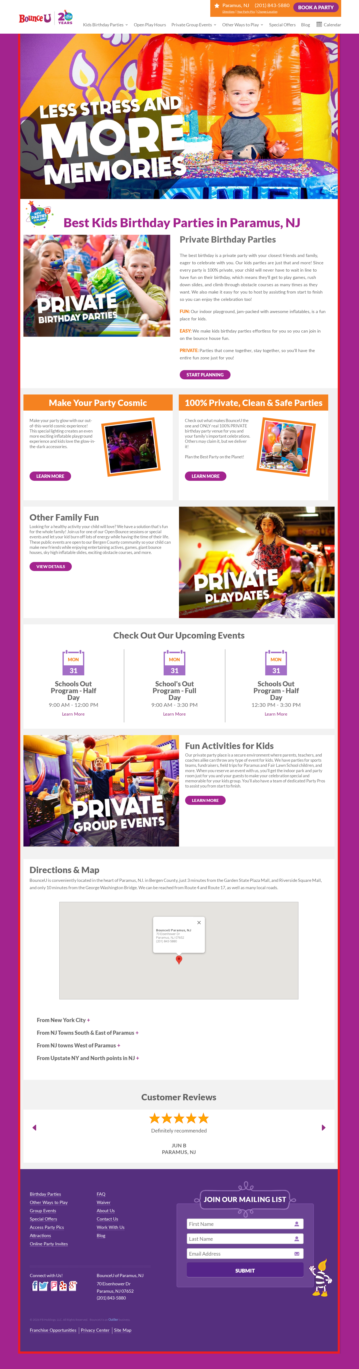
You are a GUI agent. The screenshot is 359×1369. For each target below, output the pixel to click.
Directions (228, 11)
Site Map (122, 1330)
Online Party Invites (49, 1244)
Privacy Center (95, 1330)
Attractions (40, 1236)
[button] (179, 960)
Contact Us (107, 1219)
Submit (245, 1270)
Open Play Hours (150, 24)
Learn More (50, 476)
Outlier (113, 1319)
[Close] (199, 922)
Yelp (62, 1286)
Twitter (43, 1286)
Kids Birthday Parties (103, 24)
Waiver (104, 1203)
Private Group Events (191, 24)
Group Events (43, 1211)
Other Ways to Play (240, 24)
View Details (50, 566)
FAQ (101, 1194)
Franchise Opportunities (53, 1330)
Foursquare (53, 1286)
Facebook (34, 1286)
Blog (305, 24)
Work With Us (111, 1227)
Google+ (72, 1286)
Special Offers (282, 24)
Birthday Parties (45, 1194)
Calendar (332, 24)
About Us (106, 1211)
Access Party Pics (47, 1227)
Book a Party (316, 7)
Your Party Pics (246, 11)
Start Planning (205, 374)
